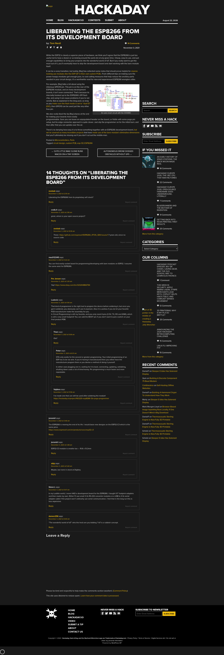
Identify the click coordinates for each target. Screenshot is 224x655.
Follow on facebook (144, 126)
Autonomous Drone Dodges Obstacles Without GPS (118, 152)
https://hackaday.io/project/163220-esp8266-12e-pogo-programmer (81, 398)
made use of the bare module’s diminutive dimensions (115, 132)
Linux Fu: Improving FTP (167, 347)
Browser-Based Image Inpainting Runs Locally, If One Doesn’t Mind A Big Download (159, 409)
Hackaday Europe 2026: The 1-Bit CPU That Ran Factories (167, 175)
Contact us (160, 126)
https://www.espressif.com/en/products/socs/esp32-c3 (71, 430)
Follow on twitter (148, 126)
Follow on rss (156, 126)
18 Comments (165, 168)
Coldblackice (148, 385)
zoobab (52, 191)
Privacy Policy (132, 638)
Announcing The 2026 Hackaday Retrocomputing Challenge (166, 333)
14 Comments (133, 43)
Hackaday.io (76, 20)
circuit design (59, 143)
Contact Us (75, 631)
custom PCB (71, 143)
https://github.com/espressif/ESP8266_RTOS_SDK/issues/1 (83, 235)
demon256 (53, 516)
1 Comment (164, 280)
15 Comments (165, 341)
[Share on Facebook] (47, 47)
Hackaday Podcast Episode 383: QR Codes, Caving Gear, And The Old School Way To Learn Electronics (167, 270)
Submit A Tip (75, 624)
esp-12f (80, 143)
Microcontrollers (62, 140)
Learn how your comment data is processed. (100, 596)
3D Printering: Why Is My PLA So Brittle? (166, 312)
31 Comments (165, 215)
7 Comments (165, 201)
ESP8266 (88, 143)
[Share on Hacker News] (54, 47)
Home (49, 20)
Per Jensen (56, 279)
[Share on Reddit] (57, 47)
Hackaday (112, 10)
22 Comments (165, 182)
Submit (109, 20)
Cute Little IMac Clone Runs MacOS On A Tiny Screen (67, 152)
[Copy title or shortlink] (61, 47)
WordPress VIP (116, 643)
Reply (51, 202)
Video (71, 621)
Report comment (131, 202)
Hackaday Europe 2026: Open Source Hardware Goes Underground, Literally (166, 191)
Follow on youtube (152, 126)
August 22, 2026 (170, 20)
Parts (72, 140)
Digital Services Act (158, 638)
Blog (61, 20)
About (122, 20)
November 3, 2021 (131, 48)
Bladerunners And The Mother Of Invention (167, 207)
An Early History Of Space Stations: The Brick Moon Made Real (167, 160)
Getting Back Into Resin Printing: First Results (167, 221)
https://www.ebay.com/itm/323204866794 (72, 285)
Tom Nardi (55, 43)
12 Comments (165, 306)
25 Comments (165, 229)
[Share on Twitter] (51, 47)
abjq (53, 463)
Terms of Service (144, 638)
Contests (94, 20)
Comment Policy (120, 591)
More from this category (152, 234)
